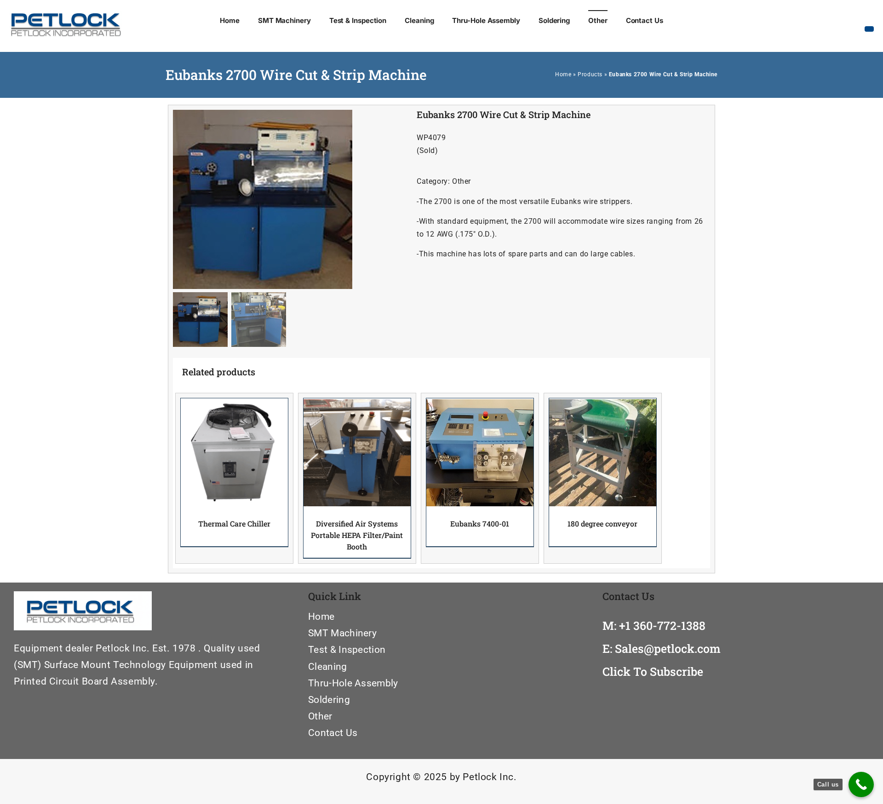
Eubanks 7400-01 (479, 523)
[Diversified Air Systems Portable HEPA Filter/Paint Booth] (357, 452)
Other (461, 181)
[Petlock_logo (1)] (65, 20)
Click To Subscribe (652, 671)
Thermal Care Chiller (234, 523)
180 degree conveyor (602, 523)
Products (590, 74)
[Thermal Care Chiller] (234, 452)
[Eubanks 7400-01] (479, 452)
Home (563, 74)
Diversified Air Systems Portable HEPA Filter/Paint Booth (357, 535)
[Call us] (861, 784)
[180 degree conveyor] (602, 452)
